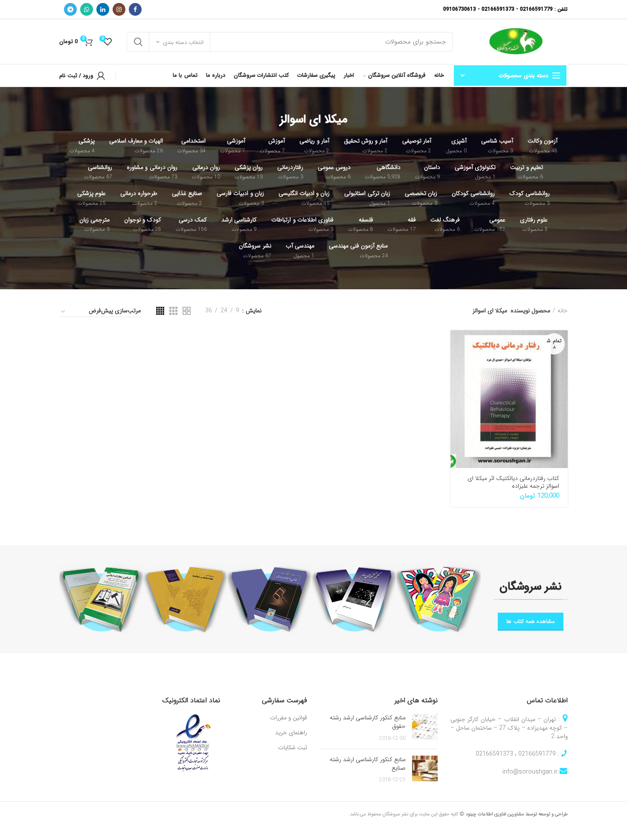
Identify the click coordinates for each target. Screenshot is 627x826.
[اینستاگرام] (119, 9)
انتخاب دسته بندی (183, 42)
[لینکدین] (102, 9)
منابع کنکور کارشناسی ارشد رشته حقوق (368, 722)
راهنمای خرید (291, 733)
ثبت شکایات (292, 748)
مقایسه (456, 382)
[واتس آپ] (86, 9)
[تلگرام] (70, 9)
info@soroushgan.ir (529, 772)
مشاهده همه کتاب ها (530, 621)
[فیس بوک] (135, 9)
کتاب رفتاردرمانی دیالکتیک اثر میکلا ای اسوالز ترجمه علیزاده (513, 482)
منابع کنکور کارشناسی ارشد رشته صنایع (368, 764)
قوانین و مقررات (288, 718)
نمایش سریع (456, 363)
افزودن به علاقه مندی (456, 401)
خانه (562, 310)
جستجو (138, 42)
